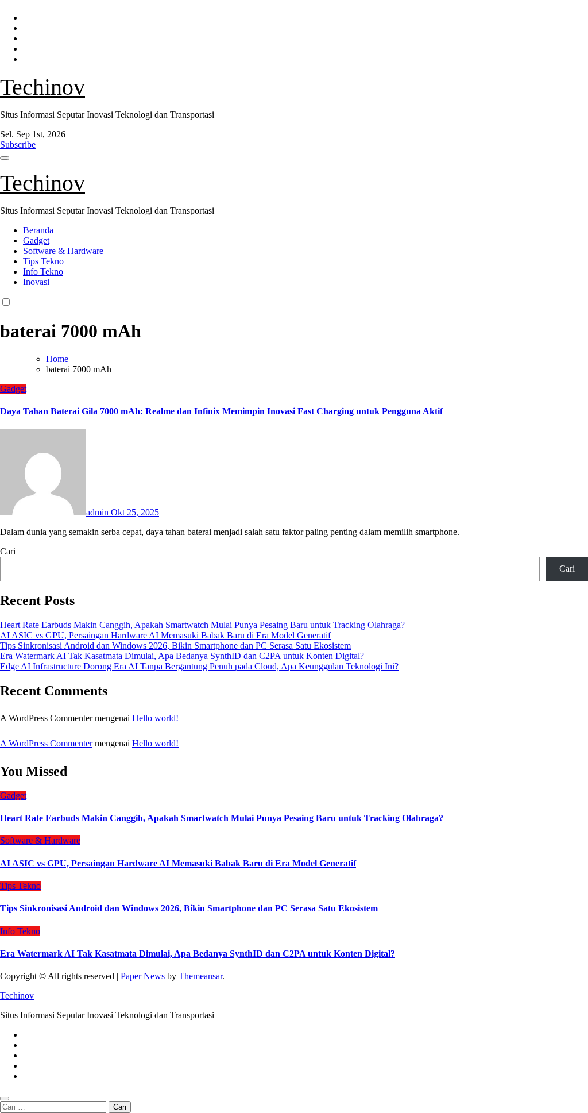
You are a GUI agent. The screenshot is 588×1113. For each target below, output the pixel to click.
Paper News (143, 976)
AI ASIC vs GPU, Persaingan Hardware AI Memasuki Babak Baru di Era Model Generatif (165, 635)
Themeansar (200, 976)
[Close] (4, 1098)
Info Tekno (43, 271)
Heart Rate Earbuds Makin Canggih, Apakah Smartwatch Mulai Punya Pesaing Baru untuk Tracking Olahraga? (202, 625)
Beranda (38, 230)
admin (98, 512)
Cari (8, 551)
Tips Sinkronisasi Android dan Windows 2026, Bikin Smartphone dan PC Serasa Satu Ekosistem (175, 645)
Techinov (42, 87)
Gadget (36, 240)
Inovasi (36, 282)
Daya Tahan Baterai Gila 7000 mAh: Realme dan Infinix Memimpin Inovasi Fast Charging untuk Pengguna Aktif (221, 411)
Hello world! (155, 718)
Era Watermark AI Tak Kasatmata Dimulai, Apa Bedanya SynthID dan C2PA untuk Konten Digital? (182, 656)
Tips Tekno (43, 261)
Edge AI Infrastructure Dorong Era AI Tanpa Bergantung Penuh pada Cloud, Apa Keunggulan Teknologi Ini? (199, 666)
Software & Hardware (63, 251)
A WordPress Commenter (46, 743)
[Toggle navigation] (4, 158)
